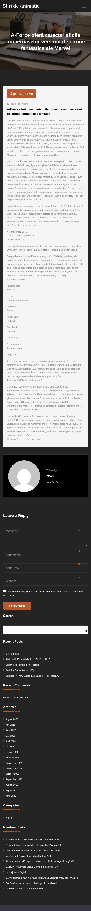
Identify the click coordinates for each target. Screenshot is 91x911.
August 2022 (12, 784)
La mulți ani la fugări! (16, 872)
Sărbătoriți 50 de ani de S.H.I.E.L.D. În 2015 (28, 659)
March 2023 (12, 746)
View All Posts (54, 482)
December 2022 (14, 763)
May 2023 (10, 735)
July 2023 (10, 724)
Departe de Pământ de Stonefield (22, 664)
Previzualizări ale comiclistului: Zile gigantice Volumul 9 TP (34, 844)
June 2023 (11, 730)
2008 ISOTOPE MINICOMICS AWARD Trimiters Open (32, 839)
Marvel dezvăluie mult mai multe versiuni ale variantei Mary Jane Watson (42, 877)
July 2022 (10, 790)
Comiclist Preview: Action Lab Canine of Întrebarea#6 (32, 675)
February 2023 (13, 752)
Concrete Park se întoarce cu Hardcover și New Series (33, 850)
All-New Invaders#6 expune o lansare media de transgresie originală (40, 861)
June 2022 (11, 795)
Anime (25, 103)
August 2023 (12, 719)
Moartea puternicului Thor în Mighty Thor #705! (29, 855)
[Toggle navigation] (84, 6)
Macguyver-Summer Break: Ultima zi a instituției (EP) (32, 866)
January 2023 (12, 757)
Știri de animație (21, 6)
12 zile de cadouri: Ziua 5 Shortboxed (24, 888)
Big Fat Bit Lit (12, 653)
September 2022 (14, 779)
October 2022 (12, 773)
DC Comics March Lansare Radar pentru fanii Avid (31, 883)
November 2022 (14, 768)
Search (8, 615)
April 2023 (11, 741)
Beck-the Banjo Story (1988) (20, 670)
